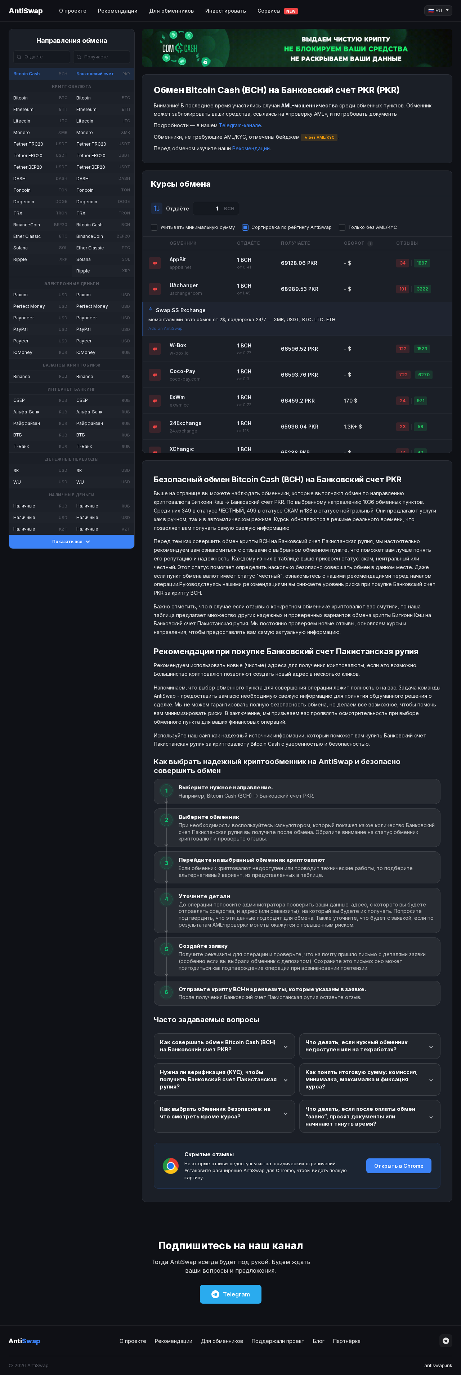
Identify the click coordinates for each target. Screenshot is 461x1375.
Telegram (236, 1294)
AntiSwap (25, 10)
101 (402, 289)
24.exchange (183, 431)
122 (403, 348)
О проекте (72, 11)
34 (403, 263)
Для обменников (171, 11)
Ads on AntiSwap (165, 328)
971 (420, 400)
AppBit (178, 259)
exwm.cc (179, 405)
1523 (422, 348)
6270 (424, 374)
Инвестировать (225, 11)
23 (403, 426)
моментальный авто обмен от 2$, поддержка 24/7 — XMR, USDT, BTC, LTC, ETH (241, 319)
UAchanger (184, 285)
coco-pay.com (185, 379)
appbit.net (180, 267)
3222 (422, 289)
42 (420, 452)
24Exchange (186, 423)
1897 (422, 263)
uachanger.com (186, 293)
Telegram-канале (240, 125)
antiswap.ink (438, 1365)
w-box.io (179, 353)
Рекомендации (118, 11)
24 (403, 400)
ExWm (177, 397)
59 (420, 426)
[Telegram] (445, 1340)
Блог (319, 1341)
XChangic (182, 449)
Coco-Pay (182, 371)
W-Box (178, 345)
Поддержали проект (278, 1341)
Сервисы (277, 11)
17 (402, 452)
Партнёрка (347, 1341)
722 (403, 374)
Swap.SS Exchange (181, 310)
